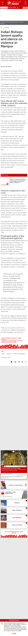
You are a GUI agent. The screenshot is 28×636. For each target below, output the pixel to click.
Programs (26, 8)
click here (12, 629)
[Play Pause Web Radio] (18, 7)
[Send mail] (11, 362)
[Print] (15, 362)
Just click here (18, 332)
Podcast (24, 8)
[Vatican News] (14, 3)
